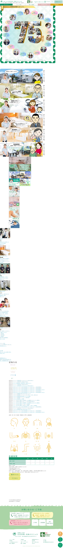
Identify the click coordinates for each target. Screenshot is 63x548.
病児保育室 (57, 4)
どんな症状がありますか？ (13, 542)
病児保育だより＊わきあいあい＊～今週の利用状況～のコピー (34, 389)
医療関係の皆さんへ (58, 1)
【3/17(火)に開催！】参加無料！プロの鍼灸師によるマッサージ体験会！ (28, 402)
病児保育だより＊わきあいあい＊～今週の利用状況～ (33, 387)
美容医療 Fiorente (44, 4)
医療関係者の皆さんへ (35, 539)
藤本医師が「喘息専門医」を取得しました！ (24, 383)
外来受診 (10, 540)
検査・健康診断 (12, 543)
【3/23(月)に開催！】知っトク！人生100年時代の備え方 (25, 401)
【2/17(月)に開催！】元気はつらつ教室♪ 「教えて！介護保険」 (26, 405)
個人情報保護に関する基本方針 (48, 542)
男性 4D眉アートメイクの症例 (25, 396)
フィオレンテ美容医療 (16, 393)
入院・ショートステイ (24, 542)
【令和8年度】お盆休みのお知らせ (22, 381)
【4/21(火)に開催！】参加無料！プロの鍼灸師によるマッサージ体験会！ (28, 400)
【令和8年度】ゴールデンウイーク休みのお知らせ (25, 380)
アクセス (44, 539)
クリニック (14, 380)
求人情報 (44, 540)
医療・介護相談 (31, 4)
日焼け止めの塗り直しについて (25, 393)
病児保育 (33, 540)
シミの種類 (22, 398)
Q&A (52, 1)
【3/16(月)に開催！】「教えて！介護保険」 (23, 404)
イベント (14, 400)
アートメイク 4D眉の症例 (24, 397)
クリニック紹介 (18, 4)
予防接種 (22, 539)
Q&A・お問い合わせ (35, 542)
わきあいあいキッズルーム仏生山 (18, 387)
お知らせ (33, 543)
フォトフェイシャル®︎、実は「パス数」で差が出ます (29, 394)
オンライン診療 (23, 540)
